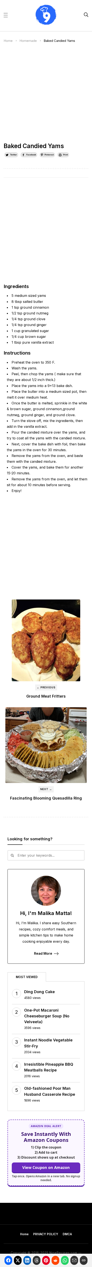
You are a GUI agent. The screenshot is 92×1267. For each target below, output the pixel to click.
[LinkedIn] (27, 1260)
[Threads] (36, 1260)
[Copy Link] (84, 1260)
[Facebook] (8, 1260)
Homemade (28, 41)
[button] (6, 15)
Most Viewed (27, 977)
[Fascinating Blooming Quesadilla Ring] (46, 745)
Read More (43, 953)
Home (8, 41)
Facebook (31, 154)
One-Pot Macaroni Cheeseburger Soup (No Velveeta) (46, 1016)
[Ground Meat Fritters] (46, 640)
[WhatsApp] (65, 1260)
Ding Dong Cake (39, 991)
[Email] (74, 1260)
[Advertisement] (46, 95)
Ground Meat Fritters (46, 696)
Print (65, 154)
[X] (18, 1260)
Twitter (13, 154)
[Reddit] (55, 1260)
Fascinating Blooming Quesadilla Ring (46, 798)
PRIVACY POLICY (45, 1234)
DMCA (67, 1234)
